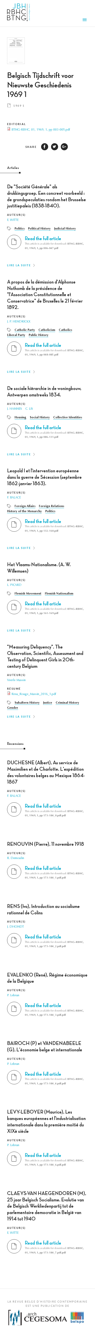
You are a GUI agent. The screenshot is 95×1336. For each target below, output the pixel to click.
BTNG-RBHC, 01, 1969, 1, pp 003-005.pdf (40, 129)
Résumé (14, 688)
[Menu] (85, 20)
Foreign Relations (51, 506)
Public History (38, 335)
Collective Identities (67, 417)
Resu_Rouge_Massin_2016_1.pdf (33, 694)
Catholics (65, 330)
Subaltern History (27, 703)
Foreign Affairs (25, 506)
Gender (12, 708)
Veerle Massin (16, 680)
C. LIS (29, 409)
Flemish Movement (28, 593)
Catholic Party (25, 330)
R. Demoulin (15, 858)
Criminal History (67, 703)
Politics (20, 228)
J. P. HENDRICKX (18, 321)
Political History (39, 228)
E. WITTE (13, 220)
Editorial (16, 124)
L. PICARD (14, 585)
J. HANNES (14, 409)
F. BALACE (14, 497)
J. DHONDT (15, 927)
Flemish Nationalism (59, 593)
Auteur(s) (16, 214)
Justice (47, 703)
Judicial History (65, 228)
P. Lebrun (13, 995)
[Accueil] (18, 13)
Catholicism (46, 330)
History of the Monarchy (24, 511)
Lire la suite (19, 265)
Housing (20, 417)
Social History (40, 417)
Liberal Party (16, 335)
